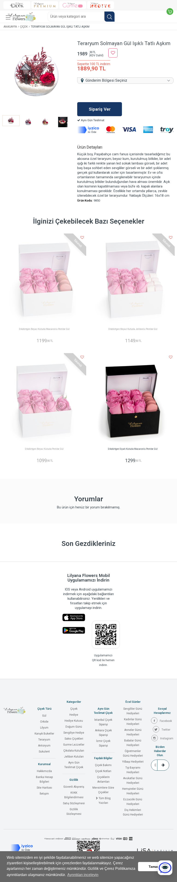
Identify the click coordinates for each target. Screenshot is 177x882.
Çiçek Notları (103, 771)
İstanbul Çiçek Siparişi (103, 722)
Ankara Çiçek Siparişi (103, 733)
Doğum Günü (73, 726)
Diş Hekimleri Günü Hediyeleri (133, 812)
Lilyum (44, 727)
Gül (44, 715)
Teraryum (44, 739)
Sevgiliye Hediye (73, 732)
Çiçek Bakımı (103, 765)
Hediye (73, 714)
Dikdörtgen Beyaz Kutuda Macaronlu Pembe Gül (44, 329)
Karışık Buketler (44, 733)
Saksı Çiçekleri (74, 738)
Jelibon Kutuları (74, 756)
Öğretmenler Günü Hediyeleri (133, 753)
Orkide (44, 721)
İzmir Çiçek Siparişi (103, 743)
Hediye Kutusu (74, 720)
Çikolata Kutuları (73, 750)
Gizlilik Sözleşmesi (73, 812)
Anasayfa (10, 26)
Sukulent (44, 751)
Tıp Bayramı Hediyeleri (132, 770)
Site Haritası (44, 787)
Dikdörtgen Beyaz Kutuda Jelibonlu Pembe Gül (132, 329)
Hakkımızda (44, 771)
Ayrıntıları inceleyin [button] (82, 875)
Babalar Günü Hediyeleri (132, 743)
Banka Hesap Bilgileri (44, 779)
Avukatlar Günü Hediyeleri (132, 780)
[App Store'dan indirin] (73, 617)
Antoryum (44, 745)
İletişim (44, 793)
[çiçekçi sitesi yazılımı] (155, 850)
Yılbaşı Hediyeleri (133, 761)
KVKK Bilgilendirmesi (73, 795)
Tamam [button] (154, 866)
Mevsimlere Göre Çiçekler (103, 790)
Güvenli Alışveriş (73, 786)
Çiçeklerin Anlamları (103, 779)
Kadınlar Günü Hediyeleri (133, 722)
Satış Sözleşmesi (74, 803)
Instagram (166, 738)
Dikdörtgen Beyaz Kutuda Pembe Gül (44, 449)
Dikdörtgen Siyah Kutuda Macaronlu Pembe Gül (133, 449)
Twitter (166, 729)
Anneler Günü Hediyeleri (133, 732)
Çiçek (24, 26)
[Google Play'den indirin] (73, 630)
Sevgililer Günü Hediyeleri (132, 711)
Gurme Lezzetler (73, 744)
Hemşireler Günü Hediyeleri (132, 791)
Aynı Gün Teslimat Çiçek (73, 765)
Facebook (166, 721)
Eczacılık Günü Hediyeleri (132, 802)
